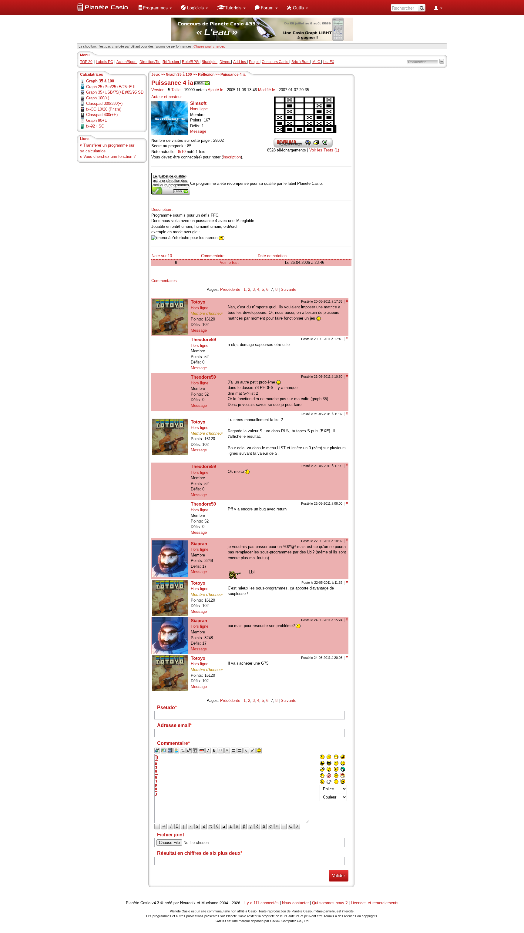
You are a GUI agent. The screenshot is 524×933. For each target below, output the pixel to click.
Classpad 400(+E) (102, 114)
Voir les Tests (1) (324, 150)
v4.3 (155, 903)
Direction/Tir (149, 62)
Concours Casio (275, 62)
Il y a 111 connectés (262, 903)
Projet (254, 62)
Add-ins (240, 62)
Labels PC (104, 62)
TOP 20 (86, 62)
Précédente (230, 289)
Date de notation (272, 256)
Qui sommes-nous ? (330, 903)
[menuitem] (154, 7)
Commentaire (212, 256)
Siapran (199, 543)
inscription (232, 157)
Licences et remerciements (374, 903)
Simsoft (198, 103)
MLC (316, 62)
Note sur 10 (162, 256)
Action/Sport (126, 62)
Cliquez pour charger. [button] (209, 46)
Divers (225, 62)
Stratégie (209, 62)
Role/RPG (191, 62)
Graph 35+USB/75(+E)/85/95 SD (114, 92)
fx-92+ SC (95, 126)
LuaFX (328, 62)
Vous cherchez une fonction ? (109, 156)
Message (198, 131)
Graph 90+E (96, 120)
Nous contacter (295, 903)
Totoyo (198, 301)
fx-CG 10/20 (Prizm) (103, 109)
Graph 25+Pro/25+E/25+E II (111, 87)
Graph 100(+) (97, 98)
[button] (154, 7)
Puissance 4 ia (233, 74)
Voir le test (229, 262)
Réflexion (206, 74)
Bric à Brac (300, 62)
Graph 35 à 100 (179, 74)
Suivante (288, 289)
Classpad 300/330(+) (104, 103)
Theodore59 (203, 339)
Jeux (155, 74)
